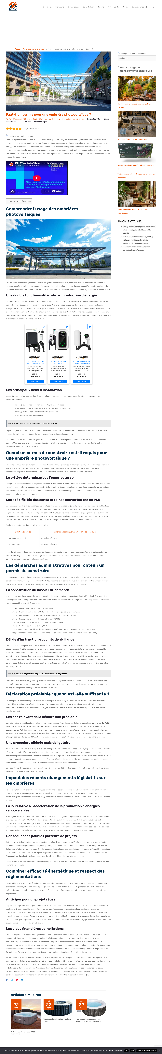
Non (132, 1050)
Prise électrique (40, 121)
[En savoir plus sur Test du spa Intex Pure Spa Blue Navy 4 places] (59, 1007)
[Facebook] (7, 980)
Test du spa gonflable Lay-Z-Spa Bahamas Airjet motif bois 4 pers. (88, 1020)
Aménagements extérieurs (73, 119)
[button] (153, 6)
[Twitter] (12, 980)
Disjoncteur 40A (93, 119)
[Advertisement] (81, 30)
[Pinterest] (17, 980)
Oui (126, 1050)
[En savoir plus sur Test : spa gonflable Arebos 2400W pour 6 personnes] (26, 1014)
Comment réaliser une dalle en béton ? (132, 139)
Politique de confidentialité (146, 1050)
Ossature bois (25, 121)
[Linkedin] (22, 980)
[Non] (159, 1051)
